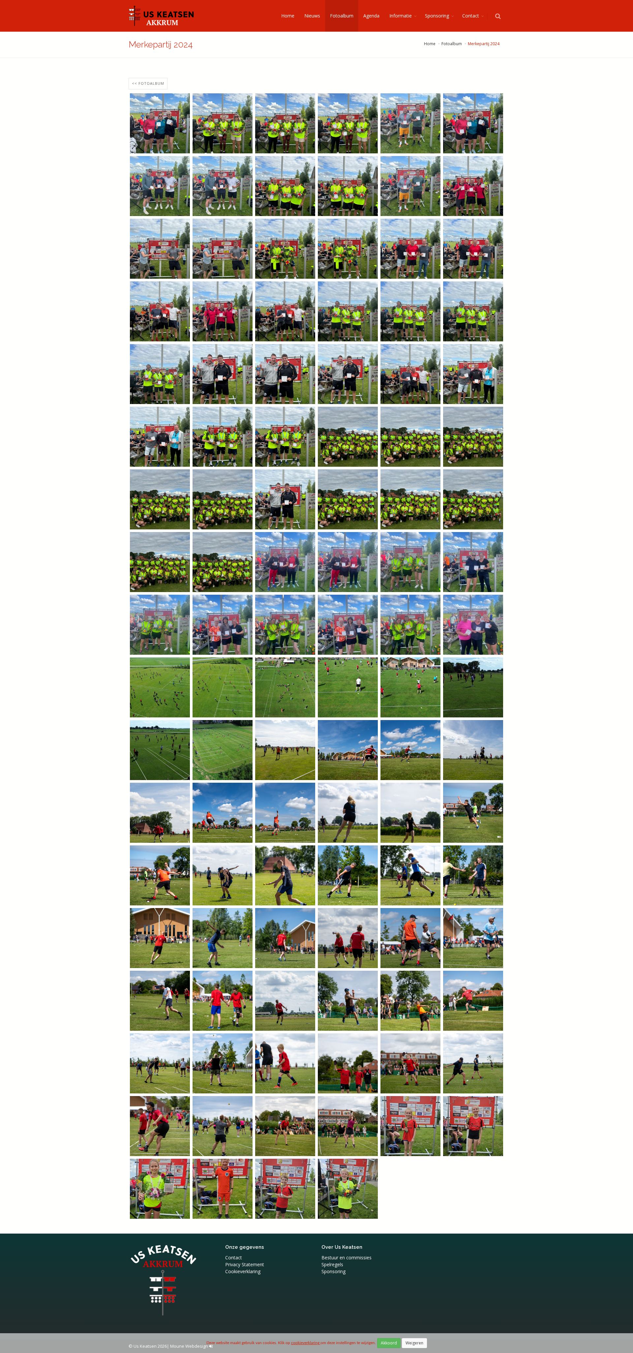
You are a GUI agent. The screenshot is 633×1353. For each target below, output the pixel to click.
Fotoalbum (341, 16)
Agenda (371, 16)
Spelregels (332, 1264)
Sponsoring (437, 16)
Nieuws (312, 16)
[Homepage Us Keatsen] (162, 16)
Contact (470, 16)
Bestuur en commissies (346, 1257)
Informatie (400, 16)
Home (287, 16)
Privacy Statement (244, 1264)
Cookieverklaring (242, 1271)
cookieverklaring (305, 1343)
